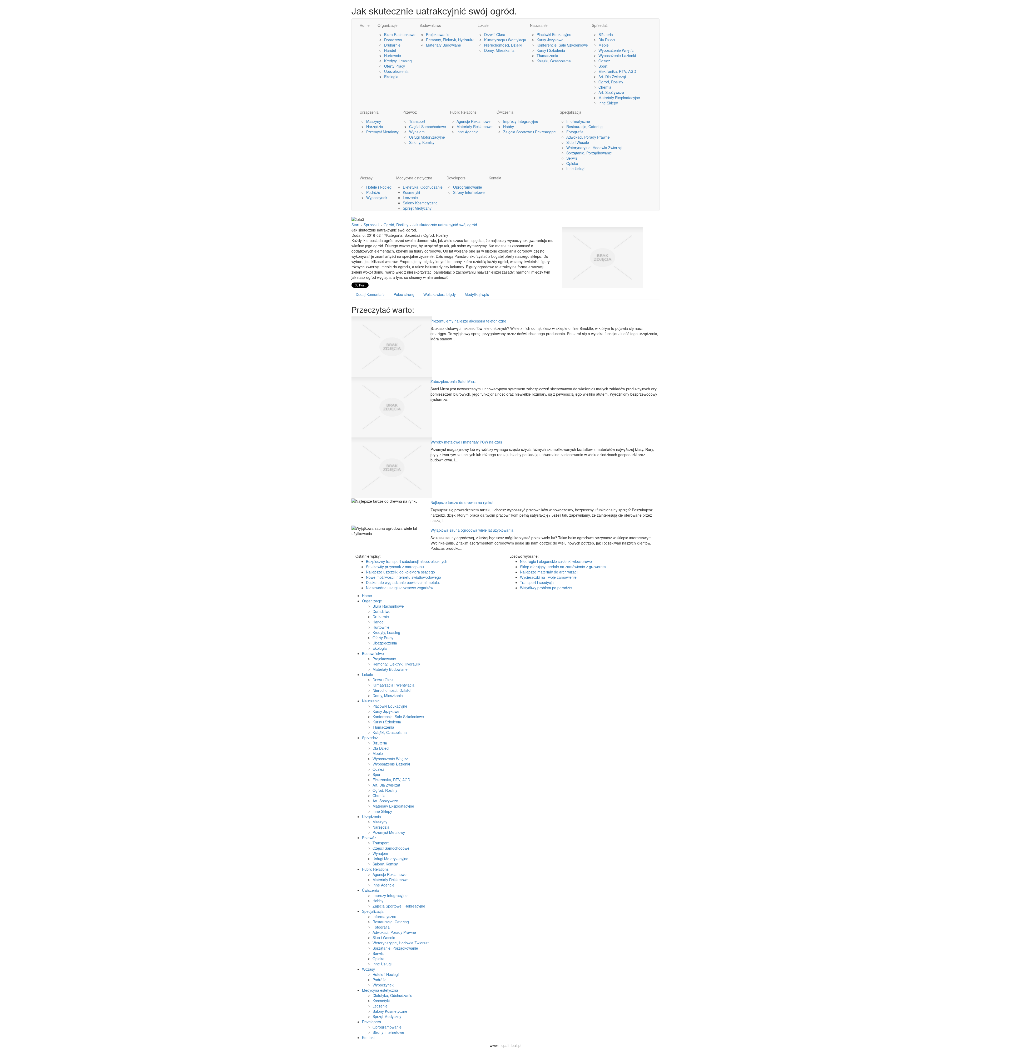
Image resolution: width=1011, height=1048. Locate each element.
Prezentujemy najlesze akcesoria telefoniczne (468, 321)
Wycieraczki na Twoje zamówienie (548, 577)
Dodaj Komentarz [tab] (370, 294)
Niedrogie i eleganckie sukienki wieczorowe (556, 561)
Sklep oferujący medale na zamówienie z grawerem (563, 566)
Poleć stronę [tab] (404, 294)
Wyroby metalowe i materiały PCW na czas (466, 442)
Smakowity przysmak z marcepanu (395, 566)
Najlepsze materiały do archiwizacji (549, 572)
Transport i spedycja (537, 582)
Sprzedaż (371, 224)
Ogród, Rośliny (396, 224)
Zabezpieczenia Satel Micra (453, 381)
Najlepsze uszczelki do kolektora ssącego (400, 572)
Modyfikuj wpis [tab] (477, 294)
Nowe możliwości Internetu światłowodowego (403, 577)
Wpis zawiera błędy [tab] (439, 294)
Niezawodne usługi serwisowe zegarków (399, 587)
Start (355, 224)
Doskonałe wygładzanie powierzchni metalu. (403, 582)
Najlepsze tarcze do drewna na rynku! (461, 502)
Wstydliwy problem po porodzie (546, 587)
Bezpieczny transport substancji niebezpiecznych (406, 561)
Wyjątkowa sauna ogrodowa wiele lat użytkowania (471, 530)
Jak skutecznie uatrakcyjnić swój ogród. (445, 224)
